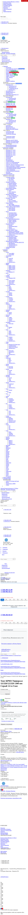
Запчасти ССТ (4, 842)
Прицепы (3, 660)
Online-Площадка (5, 847)
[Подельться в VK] (1, 789)
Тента (10, 731)
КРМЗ (2, 670)
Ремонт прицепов (5, 840)
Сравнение (7, 694)
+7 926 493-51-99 (4, 22)
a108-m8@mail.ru (5, 649)
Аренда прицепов (5, 845)
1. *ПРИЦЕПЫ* (4, 657)
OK (1, 913)
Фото (2, 846)
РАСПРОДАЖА (21, 661)
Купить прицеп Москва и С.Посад (9, 837)
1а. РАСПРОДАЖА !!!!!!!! (7, 664)
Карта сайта (19, 798)
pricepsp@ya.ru (5, 651)
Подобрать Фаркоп (5, 841)
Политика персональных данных (8, 798)
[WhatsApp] (3, 700)
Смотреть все (4, 770)
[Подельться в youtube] (2, 789)
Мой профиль (4, 851)
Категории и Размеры (10, 660)
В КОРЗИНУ (3, 709)
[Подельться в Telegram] (3, 38)
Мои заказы (3, 852)
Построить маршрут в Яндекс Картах (11, 643)
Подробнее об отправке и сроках (7, 721)
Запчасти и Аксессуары (6, 830)
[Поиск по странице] (14, 55)
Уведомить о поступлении (6, 724)
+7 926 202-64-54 (4, 48)
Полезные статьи (4, 839)
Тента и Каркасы (4, 731)
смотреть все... (12, 89)
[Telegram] (1, 700)
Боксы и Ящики (14, 661)
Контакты (3, 844)
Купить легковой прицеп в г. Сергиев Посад (11, 655)
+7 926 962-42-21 (4, 23)
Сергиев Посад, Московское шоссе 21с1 (6, 18)
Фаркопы (8, 661)
